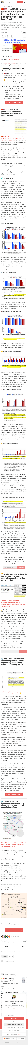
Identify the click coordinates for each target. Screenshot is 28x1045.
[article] (14, 983)
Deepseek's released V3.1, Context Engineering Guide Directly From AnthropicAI (9, 984)
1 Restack (17, 936)
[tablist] (7, 956)
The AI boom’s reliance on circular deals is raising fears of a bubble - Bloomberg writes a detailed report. (13, 844)
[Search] (25, 974)
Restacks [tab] (11, 956)
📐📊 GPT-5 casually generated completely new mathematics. (9, 980)
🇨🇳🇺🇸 (2, 137)
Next (23, 946)
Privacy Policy (16, 1030)
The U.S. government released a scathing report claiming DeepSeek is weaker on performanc (12, 138)
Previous (6, 946)
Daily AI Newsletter (6, 6)
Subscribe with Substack (15, 1024)
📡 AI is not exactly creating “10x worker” (9, 993)
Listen (24, 32)
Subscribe (19, 2)
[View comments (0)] (7, 36)
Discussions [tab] (12, 974)
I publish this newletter (9, 63)
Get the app (21, 1038)
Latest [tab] (6, 974)
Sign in (25, 2)
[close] (24, 995)
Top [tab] (3, 974)
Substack (7, 1042)
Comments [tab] (4, 956)
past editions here (13, 59)
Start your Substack (10, 1038)
